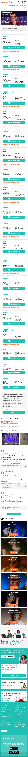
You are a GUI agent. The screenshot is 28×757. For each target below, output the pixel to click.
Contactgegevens (19, 713)
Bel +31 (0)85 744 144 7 (10, 643)
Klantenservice (18, 723)
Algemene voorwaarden (20, 726)
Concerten (3, 707)
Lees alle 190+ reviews (18, 17)
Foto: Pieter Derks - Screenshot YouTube (21, 25)
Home (3, 14)
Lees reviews (5, 687)
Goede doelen (18, 715)
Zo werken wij (5, 700)
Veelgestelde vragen (20, 711)
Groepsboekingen (5, 723)
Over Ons (17, 709)
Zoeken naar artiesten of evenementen (10, 8)
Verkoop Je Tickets (5, 724)
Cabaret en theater (5, 709)
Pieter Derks (8, 14)
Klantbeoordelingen (20, 707)
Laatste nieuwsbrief (6, 716)
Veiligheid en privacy (20, 724)
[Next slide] (24, 439)
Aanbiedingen (4, 715)
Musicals (3, 711)
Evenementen (4, 713)
